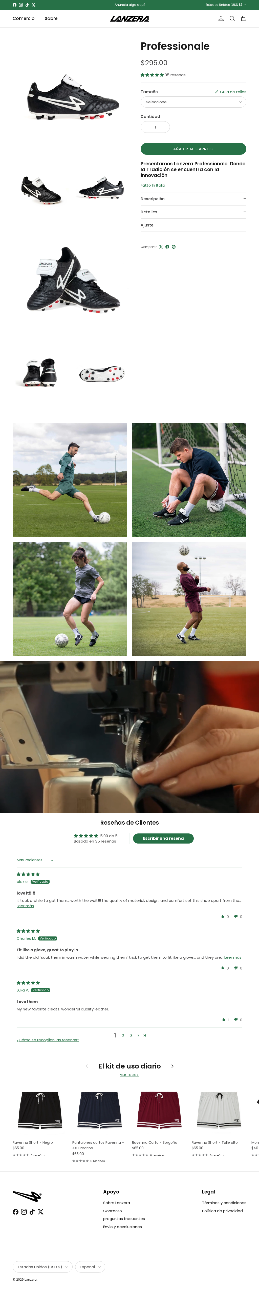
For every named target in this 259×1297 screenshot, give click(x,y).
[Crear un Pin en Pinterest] (174, 247)
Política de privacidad (222, 1210)
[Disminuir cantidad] (145, 127)
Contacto (112, 1210)
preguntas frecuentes (124, 1218)
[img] (28, 874)
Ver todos (129, 1075)
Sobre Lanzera (116, 1202)
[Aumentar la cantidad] (165, 127)
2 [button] (123, 1035)
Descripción (153, 198)
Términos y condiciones (224, 1202)
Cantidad (150, 116)
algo (132, 4)
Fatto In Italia (153, 185)
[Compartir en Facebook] (167, 247)
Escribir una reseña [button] (163, 838)
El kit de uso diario (129, 1066)
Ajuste (147, 225)
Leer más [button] (25, 905)
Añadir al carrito (193, 148)
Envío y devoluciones (122, 1226)
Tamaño (149, 91)
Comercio (24, 18)
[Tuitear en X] (161, 247)
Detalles (149, 212)
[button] (153, 75)
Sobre (51, 18)
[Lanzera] (129, 19)
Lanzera (31, 1279)
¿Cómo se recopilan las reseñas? (48, 1039)
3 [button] (131, 1035)
